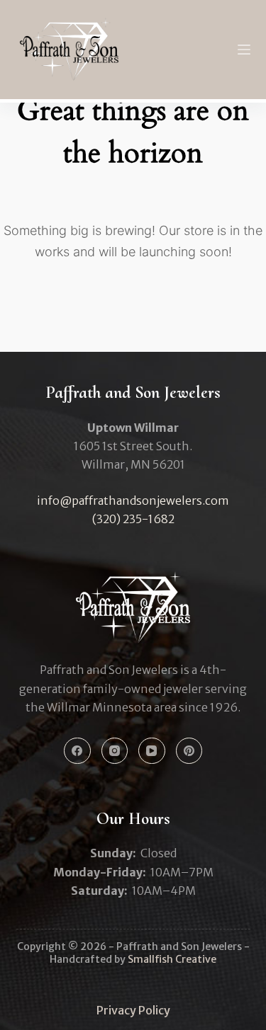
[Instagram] (114, 751)
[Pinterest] (189, 751)
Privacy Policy (133, 1010)
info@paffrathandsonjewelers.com (133, 500)
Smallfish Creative (172, 959)
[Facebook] (77, 751)
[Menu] (244, 49)
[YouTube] (151, 751)
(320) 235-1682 (133, 519)
